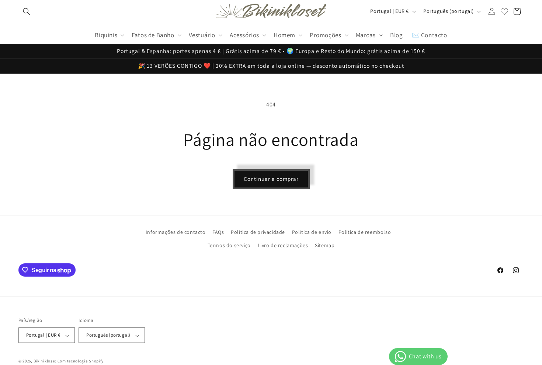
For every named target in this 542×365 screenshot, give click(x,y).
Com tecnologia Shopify (81, 361)
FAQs (218, 232)
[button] (26, 11)
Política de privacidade (258, 232)
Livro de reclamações (283, 245)
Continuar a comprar (271, 178)
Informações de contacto (176, 232)
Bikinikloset (45, 361)
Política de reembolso (364, 232)
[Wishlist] (504, 11)
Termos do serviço (229, 245)
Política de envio (311, 232)
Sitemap (324, 245)
